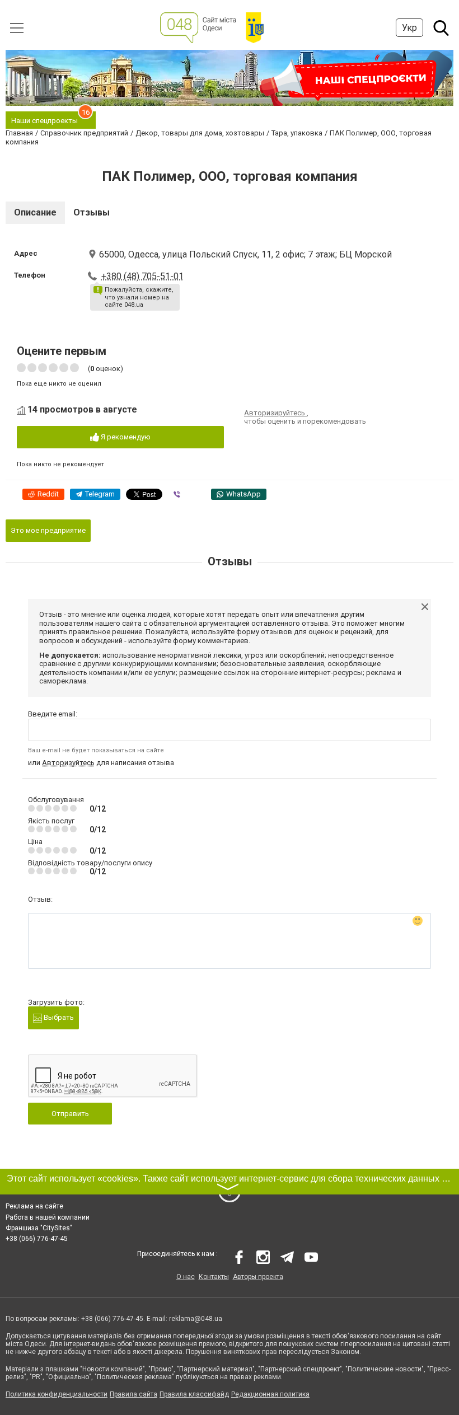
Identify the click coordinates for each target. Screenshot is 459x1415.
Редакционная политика (270, 1394)
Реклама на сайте (34, 1206)
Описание (35, 212)
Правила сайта (133, 1394)
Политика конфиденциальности (56, 1394)
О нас (185, 1277)
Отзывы (91, 212)
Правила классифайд (194, 1394)
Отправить (70, 1113)
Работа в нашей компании (48, 1217)
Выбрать (58, 1017)
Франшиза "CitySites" (39, 1228)
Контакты (214, 1277)
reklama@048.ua (195, 1319)
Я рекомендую (125, 437)
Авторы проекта (258, 1277)
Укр (409, 27)
